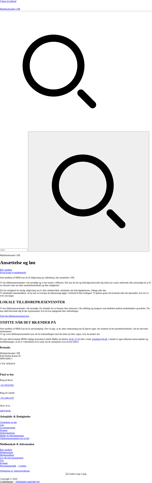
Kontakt (4, 463)
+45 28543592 (7, 385)
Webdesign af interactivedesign (15, 471)
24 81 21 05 (74, 339)
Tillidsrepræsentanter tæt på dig (14, 438)
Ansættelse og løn (8, 422)
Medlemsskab (6, 452)
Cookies (22, 466)
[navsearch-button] (59, 130)
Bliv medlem (6, 450)
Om (2, 460)
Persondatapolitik (8, 466)
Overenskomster (7, 427)
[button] (76, 11)
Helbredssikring (7, 433)
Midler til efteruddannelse (12, 435)
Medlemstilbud (7, 455)
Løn (2, 425)
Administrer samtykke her (27, 481)
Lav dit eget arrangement (11, 458)
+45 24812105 (7, 398)
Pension (3, 430)
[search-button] (88, 191)
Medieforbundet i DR (10, 9)
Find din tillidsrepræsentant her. (14, 316)
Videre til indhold (8, 1)
